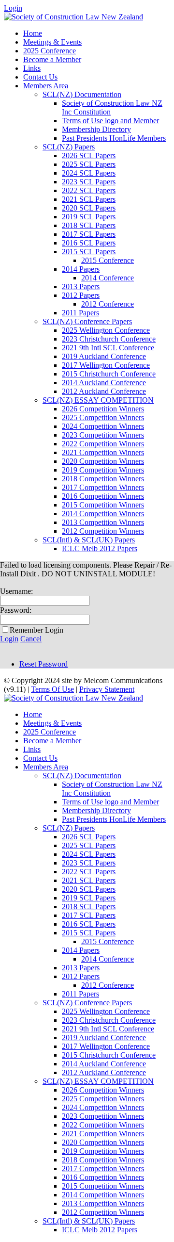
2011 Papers (80, 313)
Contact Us (40, 77)
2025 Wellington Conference (106, 330)
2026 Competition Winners (103, 409)
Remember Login (36, 630)
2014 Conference (107, 278)
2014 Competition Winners (103, 513)
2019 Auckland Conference (104, 356)
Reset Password (43, 664)
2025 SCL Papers (89, 164)
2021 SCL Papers (89, 199)
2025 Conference (49, 51)
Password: (15, 610)
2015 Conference (107, 260)
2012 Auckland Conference (104, 391)
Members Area (45, 86)
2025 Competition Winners (103, 417)
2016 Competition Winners (103, 496)
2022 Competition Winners (103, 444)
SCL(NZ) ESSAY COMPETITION (98, 400)
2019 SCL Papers (89, 216)
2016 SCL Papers (89, 243)
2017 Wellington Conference (106, 365)
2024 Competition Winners (103, 426)
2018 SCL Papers (89, 225)
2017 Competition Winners (103, 487)
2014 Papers (81, 269)
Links (32, 68)
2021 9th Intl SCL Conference (108, 347)
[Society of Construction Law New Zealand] (73, 17)
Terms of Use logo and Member (110, 120)
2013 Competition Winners (103, 522)
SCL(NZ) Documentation (82, 94)
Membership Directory (96, 129)
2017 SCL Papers (89, 234)
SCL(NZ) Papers (69, 147)
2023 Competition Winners (103, 435)
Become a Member (52, 59)
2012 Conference (107, 304)
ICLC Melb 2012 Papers (99, 548)
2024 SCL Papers (89, 173)
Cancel (31, 639)
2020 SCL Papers (89, 208)
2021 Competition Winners (103, 452)
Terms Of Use (52, 689)
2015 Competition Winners (103, 505)
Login (13, 8)
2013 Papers (81, 286)
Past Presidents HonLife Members (114, 138)
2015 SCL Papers (89, 251)
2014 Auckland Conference (104, 382)
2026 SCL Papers (89, 155)
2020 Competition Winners (103, 461)
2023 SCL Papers (89, 182)
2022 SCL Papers (89, 190)
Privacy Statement (106, 689)
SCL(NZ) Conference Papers (87, 321)
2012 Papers (81, 295)
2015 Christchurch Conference (109, 374)
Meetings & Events (52, 42)
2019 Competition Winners (103, 470)
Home (32, 33)
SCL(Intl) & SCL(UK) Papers (89, 540)
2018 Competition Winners (103, 478)
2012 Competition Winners (103, 531)
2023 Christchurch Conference (109, 339)
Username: (16, 591)
